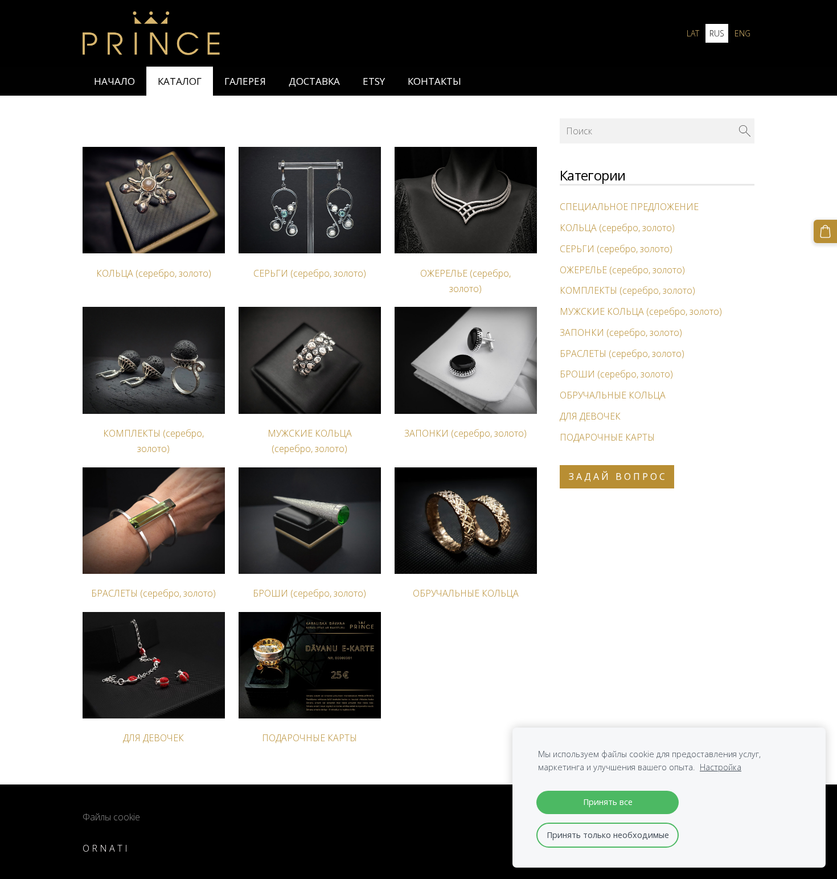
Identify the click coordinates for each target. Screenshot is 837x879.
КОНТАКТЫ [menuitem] (434, 81)
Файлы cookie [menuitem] (111, 817)
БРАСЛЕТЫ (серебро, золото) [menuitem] (622, 353)
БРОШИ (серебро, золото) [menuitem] (616, 374)
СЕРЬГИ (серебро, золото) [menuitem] (616, 249)
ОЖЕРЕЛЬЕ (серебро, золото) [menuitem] (622, 270)
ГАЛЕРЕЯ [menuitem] (245, 81)
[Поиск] (745, 131)
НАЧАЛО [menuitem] (114, 81)
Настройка (720, 767)
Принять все (608, 801)
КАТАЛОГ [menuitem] (180, 81)
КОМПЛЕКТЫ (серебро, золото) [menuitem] (627, 290)
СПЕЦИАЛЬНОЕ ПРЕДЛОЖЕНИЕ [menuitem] (629, 206)
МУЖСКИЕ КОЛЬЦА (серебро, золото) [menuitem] (641, 311)
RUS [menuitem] (716, 33)
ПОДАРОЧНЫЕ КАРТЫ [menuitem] (607, 437)
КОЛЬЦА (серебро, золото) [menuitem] (617, 227)
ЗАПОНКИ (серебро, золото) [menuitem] (621, 332)
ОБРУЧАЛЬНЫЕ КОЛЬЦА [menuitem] (613, 395)
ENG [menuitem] (742, 33)
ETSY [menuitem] (374, 81)
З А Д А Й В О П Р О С (617, 476)
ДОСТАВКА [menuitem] (314, 81)
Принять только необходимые (608, 834)
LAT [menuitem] (693, 33)
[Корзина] (825, 231)
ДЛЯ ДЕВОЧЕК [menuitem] (590, 416)
